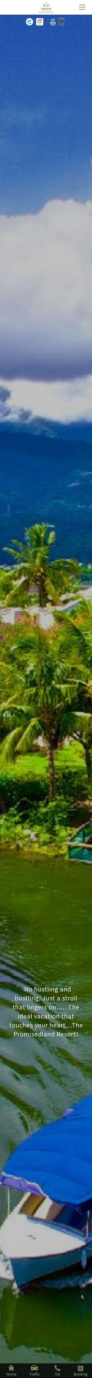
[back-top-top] (84, 1356)
